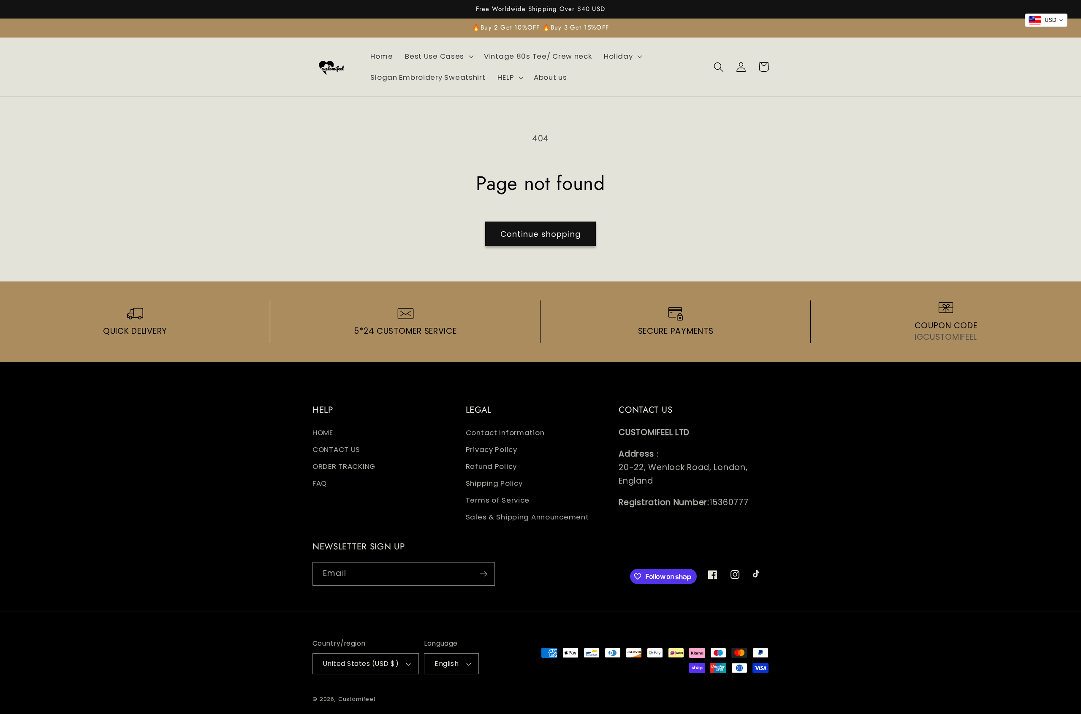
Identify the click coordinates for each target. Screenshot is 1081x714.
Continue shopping (540, 234)
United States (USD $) (361, 663)
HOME (322, 432)
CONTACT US (336, 449)
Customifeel (356, 699)
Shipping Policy (494, 483)
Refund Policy (491, 466)
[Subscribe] (483, 574)
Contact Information (505, 432)
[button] (438, 56)
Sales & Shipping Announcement (527, 517)
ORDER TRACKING (343, 466)
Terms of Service (498, 500)
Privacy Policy (491, 449)
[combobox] (1046, 20)
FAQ (319, 483)
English (447, 663)
